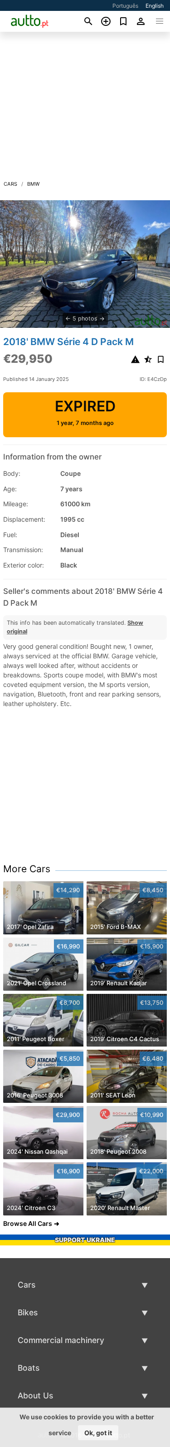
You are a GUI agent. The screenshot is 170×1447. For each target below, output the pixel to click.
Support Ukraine (85, 1240)
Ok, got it (98, 1433)
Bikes (28, 1312)
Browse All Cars (27, 1223)
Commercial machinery (61, 1340)
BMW (33, 184)
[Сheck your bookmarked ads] (123, 21)
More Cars (26, 868)
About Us (35, 1395)
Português (125, 5)
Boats (28, 1368)
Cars (11, 184)
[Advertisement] (85, 108)
